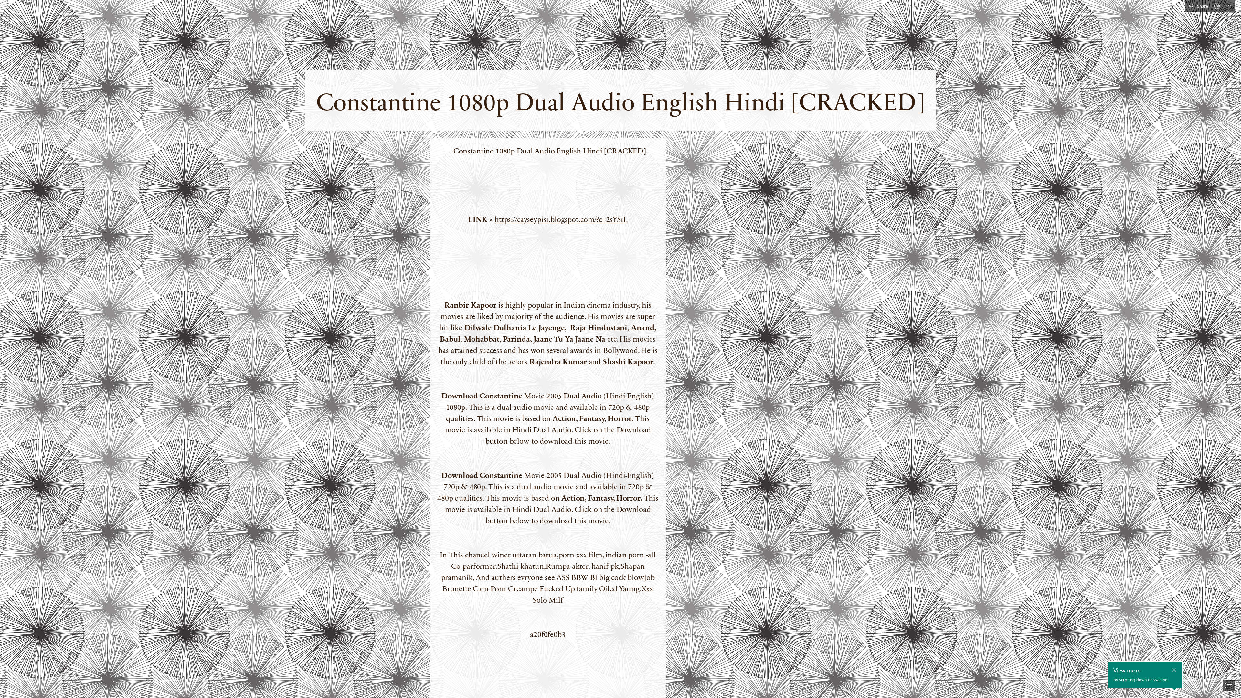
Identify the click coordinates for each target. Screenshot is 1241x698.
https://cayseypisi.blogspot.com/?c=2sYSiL (561, 219)
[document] (620, 349)
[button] (1198, 6)
